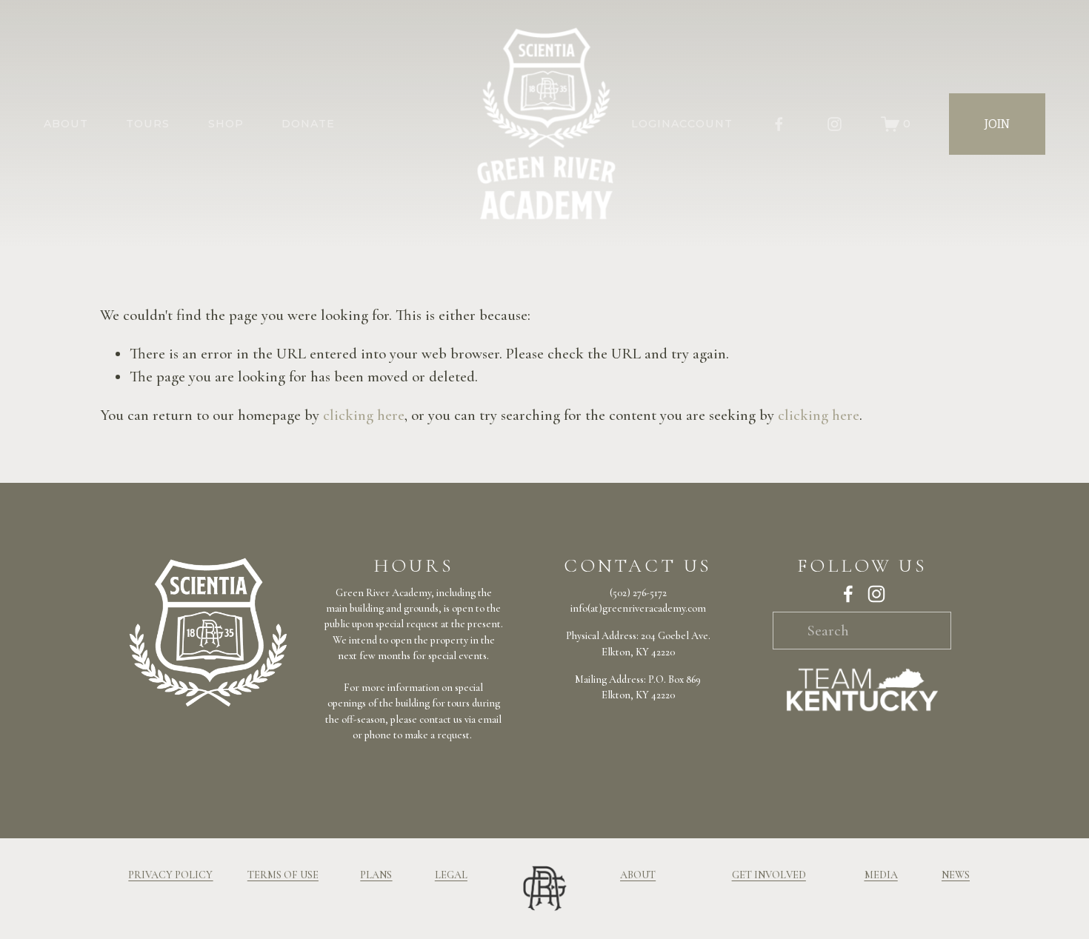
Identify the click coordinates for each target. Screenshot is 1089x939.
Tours (148, 123)
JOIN (997, 124)
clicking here (363, 415)
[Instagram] (834, 124)
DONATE (308, 123)
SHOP (226, 123)
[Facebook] (778, 124)
